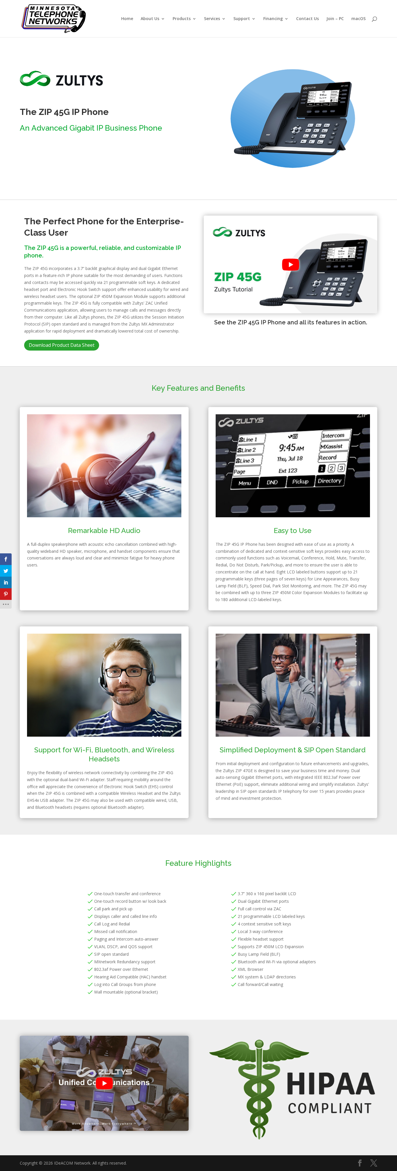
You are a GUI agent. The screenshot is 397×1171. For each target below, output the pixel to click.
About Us (150, 19)
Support (241, 19)
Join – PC (335, 19)
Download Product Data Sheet (61, 345)
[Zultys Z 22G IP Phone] (292, 174)
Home (127, 19)
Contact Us (307, 19)
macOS (358, 19)
